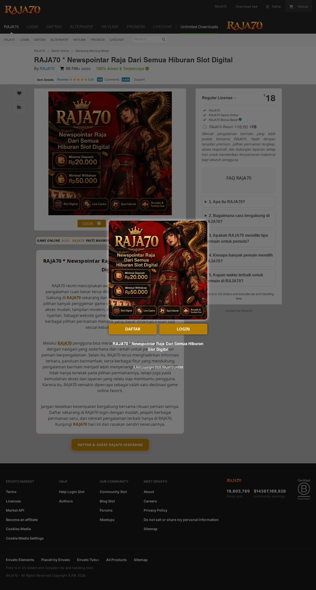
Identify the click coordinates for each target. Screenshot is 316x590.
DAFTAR (132, 329)
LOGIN (183, 329)
